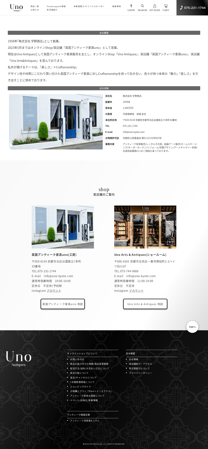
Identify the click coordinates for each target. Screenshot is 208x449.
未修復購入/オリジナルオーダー (89, 6)
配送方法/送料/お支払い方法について (89, 368)
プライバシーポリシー (140, 372)
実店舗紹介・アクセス (140, 363)
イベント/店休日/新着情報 (84, 400)
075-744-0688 (129, 271)
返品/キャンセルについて (83, 377)
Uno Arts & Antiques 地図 (145, 304)
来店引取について (79, 372)
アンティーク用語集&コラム (84, 420)
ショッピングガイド (80, 386)
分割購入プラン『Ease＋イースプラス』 (91, 391)
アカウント (54, 290)
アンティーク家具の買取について (87, 395)
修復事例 (116, 6)
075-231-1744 (47, 271)
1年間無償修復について (82, 381)
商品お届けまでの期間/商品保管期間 (89, 363)
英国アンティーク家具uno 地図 (62, 304)
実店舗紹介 (52, 9)
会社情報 (133, 359)
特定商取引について (139, 368)
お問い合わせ (77, 359)
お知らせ (35, 9)
